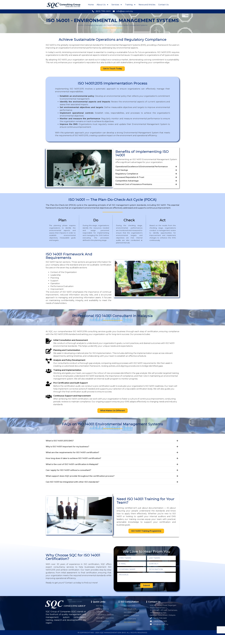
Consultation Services (93, 25)
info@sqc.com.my (124, 11)
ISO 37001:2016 (130, 619)
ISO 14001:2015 (130, 622)
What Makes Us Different (102, 610)
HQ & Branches (102, 621)
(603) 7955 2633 (103, 11)
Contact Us (163, 5)
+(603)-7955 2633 (160, 618)
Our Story (100, 606)
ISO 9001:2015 (129, 606)
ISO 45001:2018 (130, 609)
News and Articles (147, 5)
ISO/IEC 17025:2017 (131, 615)
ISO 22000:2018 (130, 612)
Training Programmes (105, 618)
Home (91, 5)
